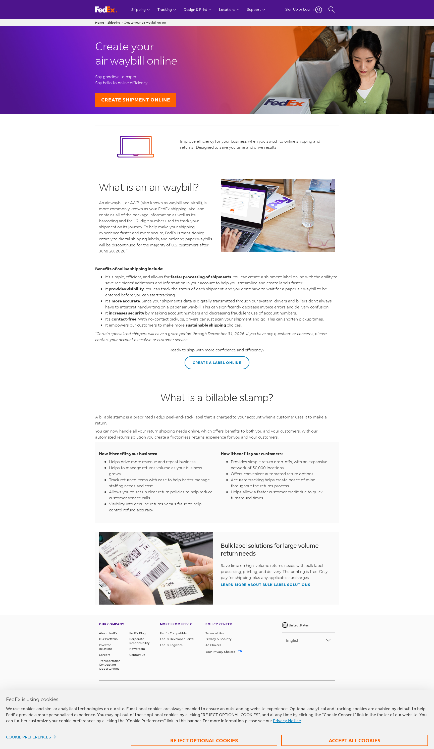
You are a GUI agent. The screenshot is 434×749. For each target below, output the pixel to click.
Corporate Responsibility (139, 641)
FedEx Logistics (171, 645)
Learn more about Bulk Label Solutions (265, 584)
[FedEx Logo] (111, 9)
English (292, 640)
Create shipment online (135, 99)
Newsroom (137, 649)
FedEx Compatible (173, 633)
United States (298, 625)
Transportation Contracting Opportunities (109, 664)
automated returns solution (120, 437)
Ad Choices (213, 645)
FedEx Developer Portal (177, 639)
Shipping (113, 22)
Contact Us (137, 655)
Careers (104, 655)
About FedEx (108, 633)
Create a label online (217, 362)
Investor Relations (105, 647)
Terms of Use (214, 633)
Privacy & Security (218, 639)
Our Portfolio (108, 639)
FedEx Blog (137, 633)
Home (99, 22)
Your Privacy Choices (220, 652)
